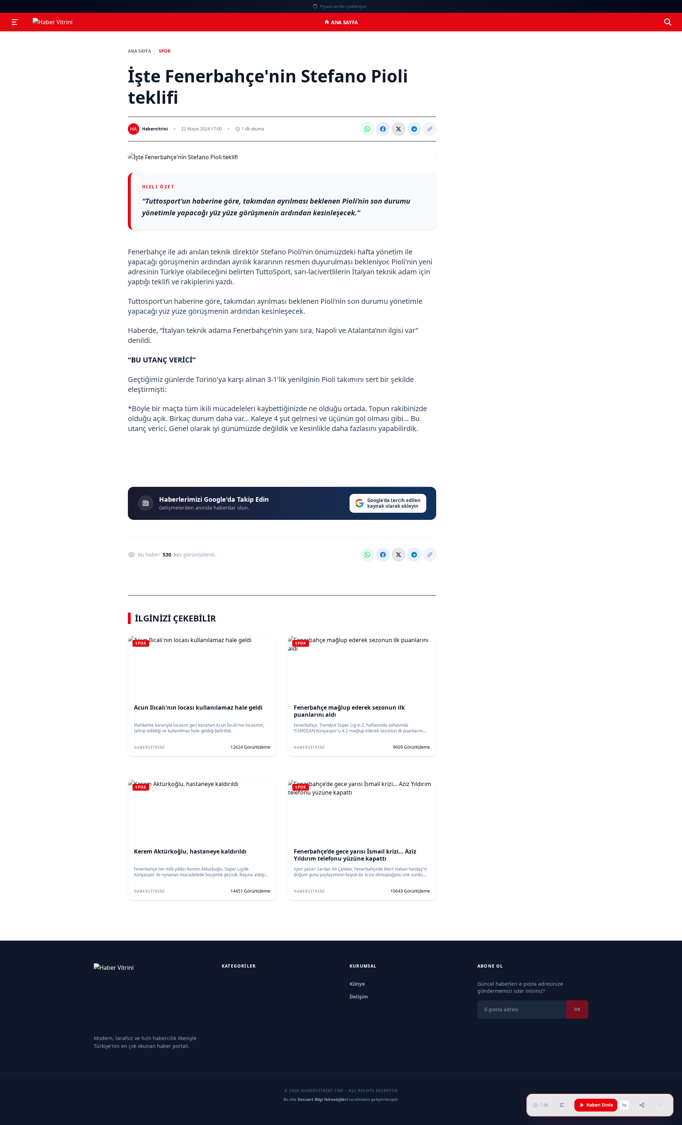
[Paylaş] (641, 1105)
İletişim (359, 996)
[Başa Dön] (660, 1105)
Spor (164, 51)
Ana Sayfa (344, 22)
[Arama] (667, 22)
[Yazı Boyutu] (562, 1105)
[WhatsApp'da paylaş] (367, 129)
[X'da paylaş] (398, 129)
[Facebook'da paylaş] (383, 129)
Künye (357, 983)
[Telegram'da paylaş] (414, 129)
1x (624, 1105)
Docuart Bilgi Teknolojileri (323, 1099)
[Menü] (15, 22)
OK (577, 1009)
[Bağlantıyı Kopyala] (429, 129)
